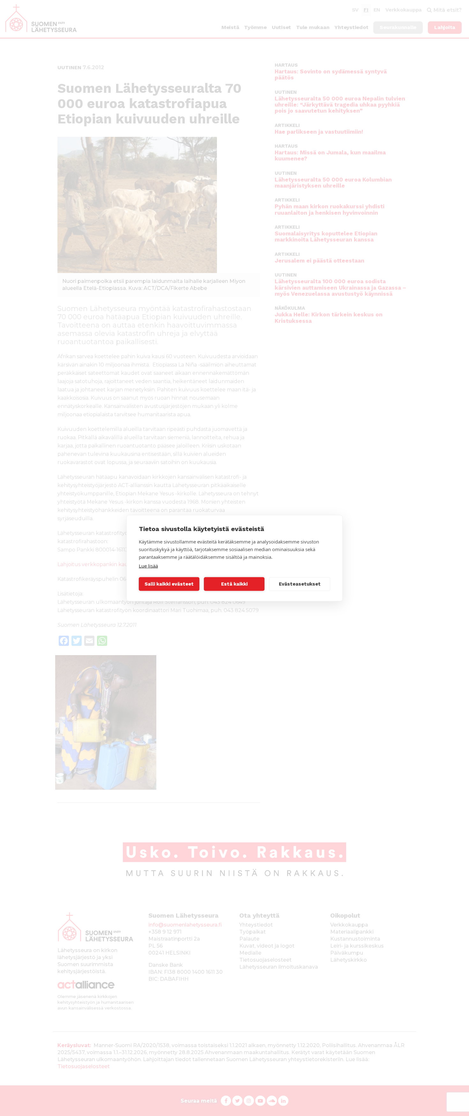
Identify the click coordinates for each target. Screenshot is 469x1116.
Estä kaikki (234, 584)
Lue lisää (148, 565)
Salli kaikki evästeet (169, 584)
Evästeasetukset (300, 584)
